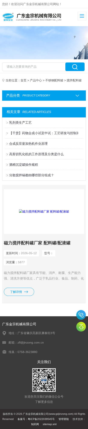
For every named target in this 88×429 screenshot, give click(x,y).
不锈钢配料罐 (54, 80)
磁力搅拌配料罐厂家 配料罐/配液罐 (37, 242)
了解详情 (16, 292)
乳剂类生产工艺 (20, 122)
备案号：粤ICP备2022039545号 (36, 419)
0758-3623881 (81, 315)
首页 (23, 80)
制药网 (35, 424)
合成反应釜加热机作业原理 (28, 143)
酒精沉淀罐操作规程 (23, 164)
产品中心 (36, 80)
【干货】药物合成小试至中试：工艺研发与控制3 (43, 133)
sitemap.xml (50, 424)
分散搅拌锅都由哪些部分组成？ (31, 175)
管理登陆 (64, 419)
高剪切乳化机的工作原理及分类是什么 (36, 154)
